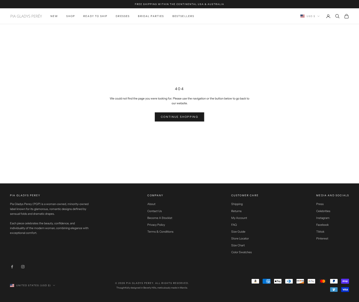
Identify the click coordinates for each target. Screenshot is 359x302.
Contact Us (154, 211)
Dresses (123, 16)
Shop (70, 16)
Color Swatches (241, 252)
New (54, 16)
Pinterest (322, 238)
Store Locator (240, 238)
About (151, 204)
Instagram (322, 218)
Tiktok (320, 231)
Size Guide (238, 231)
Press (320, 204)
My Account (239, 218)
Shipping (237, 204)
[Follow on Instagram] (23, 267)
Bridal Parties (151, 16)
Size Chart (238, 245)
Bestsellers (183, 16)
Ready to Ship (95, 16)
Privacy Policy (156, 225)
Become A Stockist (159, 218)
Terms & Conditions (160, 231)
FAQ (234, 225)
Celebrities (323, 211)
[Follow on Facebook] (12, 267)
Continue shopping (179, 116)
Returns (236, 211)
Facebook (322, 225)
